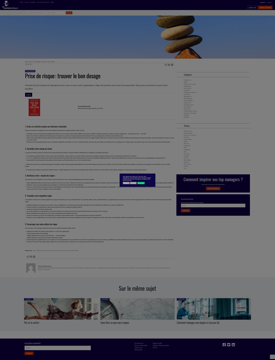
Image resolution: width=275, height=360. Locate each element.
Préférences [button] (126, 183)
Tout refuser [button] (133, 183)
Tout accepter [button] (141, 183)
